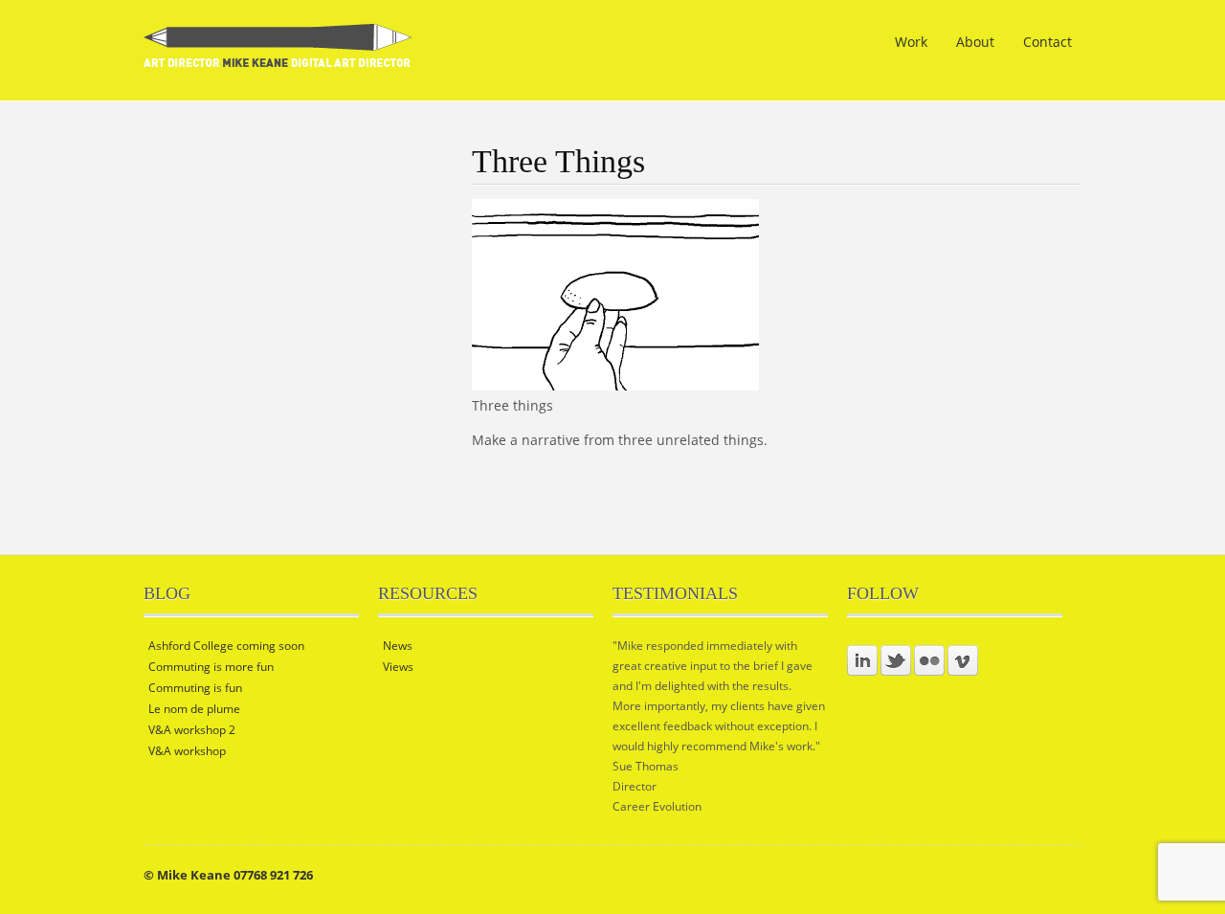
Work (911, 42)
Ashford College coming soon (226, 645)
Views (398, 666)
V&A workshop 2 (191, 730)
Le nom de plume (194, 709)
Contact (1047, 42)
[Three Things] (615, 385)
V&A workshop (187, 751)
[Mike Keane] (278, 55)
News (397, 645)
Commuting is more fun (211, 666)
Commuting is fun (195, 688)
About (975, 42)
